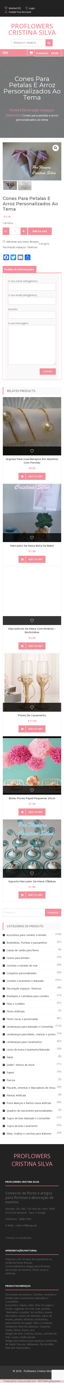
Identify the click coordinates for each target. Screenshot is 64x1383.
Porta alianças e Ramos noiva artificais (29, 1103)
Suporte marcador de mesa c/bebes (32, 881)
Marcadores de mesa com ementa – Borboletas (32, 630)
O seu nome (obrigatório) (23, 281)
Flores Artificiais (16, 1011)
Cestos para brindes (18, 958)
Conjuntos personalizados (22, 973)
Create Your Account (20, 11)
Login (32, 8)
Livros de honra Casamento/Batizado (28, 1049)
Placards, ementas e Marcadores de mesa (31, 1087)
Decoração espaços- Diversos (20, 247)
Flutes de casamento (32, 715)
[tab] (19, 269)
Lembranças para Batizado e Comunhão (30, 1026)
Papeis (10, 1072)
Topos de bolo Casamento (22, 1126)
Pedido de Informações (19, 269)
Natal (10, 1057)
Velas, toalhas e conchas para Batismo (29, 1133)
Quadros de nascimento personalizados (29, 1110)
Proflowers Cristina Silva (32, 29)
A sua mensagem (18, 323)
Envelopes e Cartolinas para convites (28, 996)
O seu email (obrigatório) (22, 295)
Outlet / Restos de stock (20, 1065)
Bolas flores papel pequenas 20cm (32, 798)
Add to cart (40, 231)
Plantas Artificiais (16, 1095)
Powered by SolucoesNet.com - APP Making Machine (32, 1381)
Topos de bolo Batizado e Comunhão (28, 1118)
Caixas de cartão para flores (23, 950)
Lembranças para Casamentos (24, 1042)
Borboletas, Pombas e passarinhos (27, 942)
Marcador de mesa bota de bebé (32, 545)
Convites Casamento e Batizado (25, 981)
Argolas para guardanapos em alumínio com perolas (32, 461)
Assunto (13, 309)
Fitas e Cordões (16, 1003)
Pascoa (11, 1080)
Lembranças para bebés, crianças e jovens (31, 1034)
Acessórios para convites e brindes (27, 935)
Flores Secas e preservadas (22, 1019)
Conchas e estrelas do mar (22, 965)
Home (14, 110)
